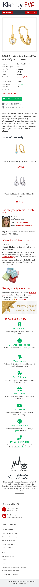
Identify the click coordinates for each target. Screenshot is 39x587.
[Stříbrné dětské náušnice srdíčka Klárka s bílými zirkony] (19, 181)
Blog (3, 552)
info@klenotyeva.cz (24, 225)
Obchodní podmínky (8, 544)
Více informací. (21, 299)
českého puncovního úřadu (11, 486)
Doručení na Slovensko (9, 533)
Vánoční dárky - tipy (8, 556)
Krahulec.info (22, 584)
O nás (4, 560)
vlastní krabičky (8, 257)
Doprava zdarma (19, 425)
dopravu (16, 431)
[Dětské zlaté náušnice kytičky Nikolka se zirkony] (19, 148)
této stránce (19, 493)
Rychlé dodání (19, 377)
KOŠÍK (32, 12)
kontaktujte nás (23, 447)
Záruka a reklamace (8, 540)
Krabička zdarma (13, 104)
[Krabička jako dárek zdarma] (10, 275)
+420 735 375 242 (21, 222)
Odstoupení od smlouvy (9, 537)
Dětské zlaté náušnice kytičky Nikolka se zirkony (19, 161)
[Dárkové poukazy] (19, 308)
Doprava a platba (7, 530)
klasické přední (22, 77)
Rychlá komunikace (19, 441)
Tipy (3, 563)
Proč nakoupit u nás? (15, 107)
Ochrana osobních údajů (10, 574)
